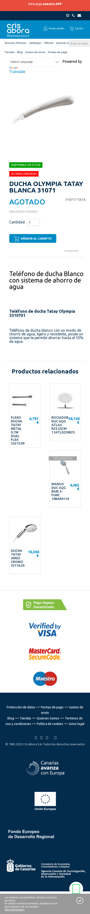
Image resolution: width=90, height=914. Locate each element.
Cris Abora (18, 29)
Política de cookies (50, 724)
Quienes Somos (48, 718)
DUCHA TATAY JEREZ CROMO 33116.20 (17, 558)
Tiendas (25, 718)
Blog (10, 718)
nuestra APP (52, 4)
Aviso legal (76, 724)
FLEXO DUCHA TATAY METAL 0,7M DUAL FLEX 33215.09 (17, 430)
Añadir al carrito (36, 238)
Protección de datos (21, 707)
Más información (14, 909)
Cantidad (17, 222)
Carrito (78, 28)
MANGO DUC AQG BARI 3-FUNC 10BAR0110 (60, 491)
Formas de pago (52, 707)
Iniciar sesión (56, 28)
